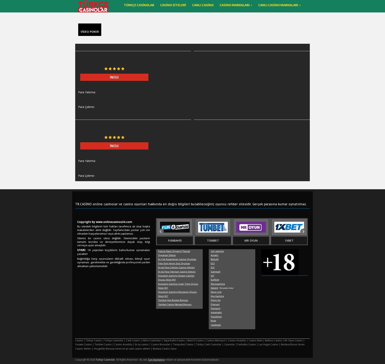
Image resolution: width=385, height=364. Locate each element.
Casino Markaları (235, 5)
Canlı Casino (203, 5)
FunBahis (175, 240)
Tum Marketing (156, 359)
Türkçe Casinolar (139, 5)
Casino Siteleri (173, 5)
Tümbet (213, 240)
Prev (161, 232)
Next (303, 232)
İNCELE (114, 77)
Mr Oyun (251, 240)
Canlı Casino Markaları (278, 5)
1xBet (289, 240)
